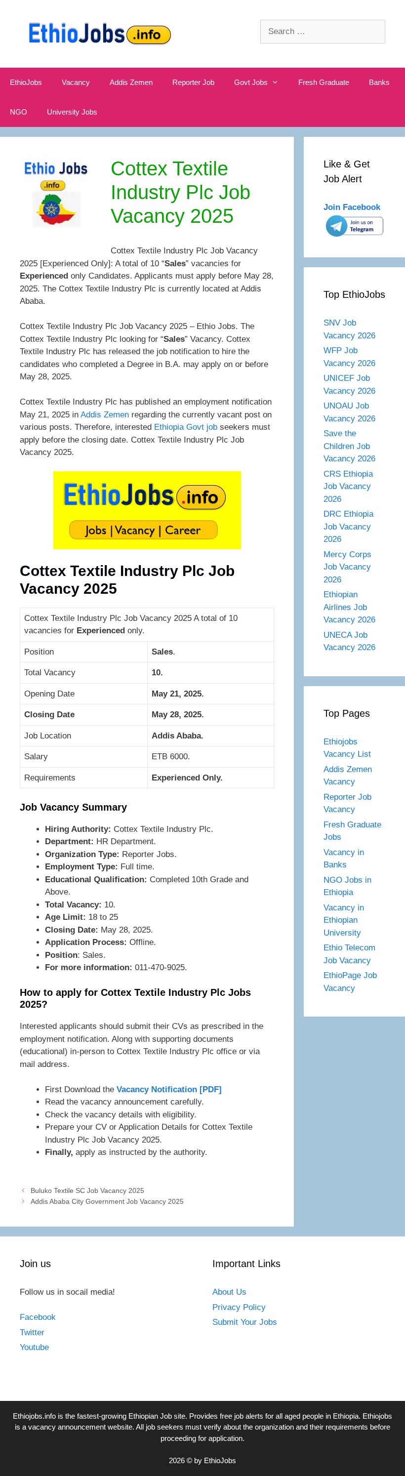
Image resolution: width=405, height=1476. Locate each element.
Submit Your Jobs (244, 1322)
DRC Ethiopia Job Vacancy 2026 (348, 526)
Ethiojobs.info (34, 1416)
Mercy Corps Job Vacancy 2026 (347, 567)
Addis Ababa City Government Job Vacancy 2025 (107, 1201)
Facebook (38, 1317)
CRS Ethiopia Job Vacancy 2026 (348, 486)
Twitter (32, 1332)
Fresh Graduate (323, 82)
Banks (379, 82)
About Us (229, 1292)
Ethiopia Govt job (185, 427)
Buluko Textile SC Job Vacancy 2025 (87, 1190)
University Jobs (72, 112)
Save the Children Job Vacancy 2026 (349, 446)
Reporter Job (193, 82)
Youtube (34, 1347)
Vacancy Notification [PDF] (169, 1089)
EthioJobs (26, 82)
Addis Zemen (131, 82)
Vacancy (76, 82)
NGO (18, 112)
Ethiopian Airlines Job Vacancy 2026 (349, 607)
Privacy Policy (239, 1307)
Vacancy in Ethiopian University (344, 920)
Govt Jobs (251, 82)
